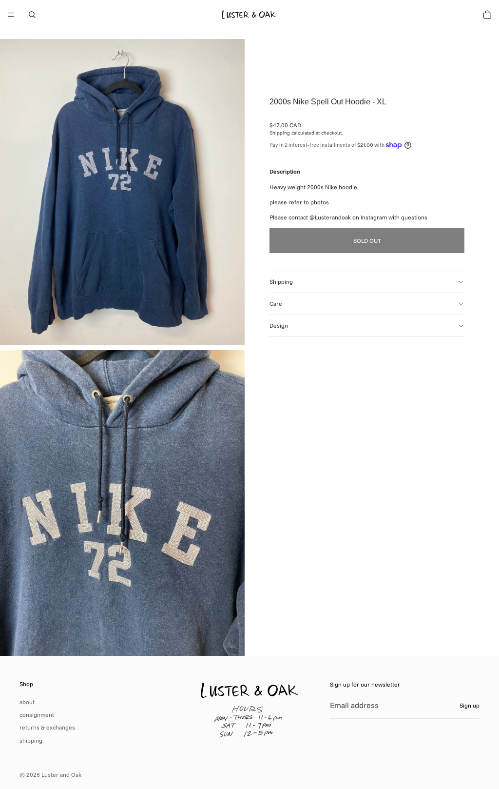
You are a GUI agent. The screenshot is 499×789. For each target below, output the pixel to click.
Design (278, 325)
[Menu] (11, 14)
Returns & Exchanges (47, 727)
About (27, 702)
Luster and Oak (61, 774)
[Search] (32, 14)
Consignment (36, 714)
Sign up (470, 705)
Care (275, 303)
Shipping (281, 281)
